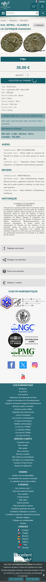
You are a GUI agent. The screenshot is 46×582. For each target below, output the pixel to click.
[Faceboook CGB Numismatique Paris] (11, 365)
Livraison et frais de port (23, 463)
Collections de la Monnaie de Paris (23, 397)
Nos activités (23, 494)
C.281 (14, 134)
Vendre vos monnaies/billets (23, 475)
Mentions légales (23, 517)
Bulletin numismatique (23, 424)
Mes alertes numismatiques (23, 457)
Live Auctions (23, 395)
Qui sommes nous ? (23, 488)
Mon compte (23, 445)
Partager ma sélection (16, 260)
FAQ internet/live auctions (23, 506)
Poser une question (15, 271)
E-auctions (23, 392)
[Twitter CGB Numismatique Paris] (23, 365)
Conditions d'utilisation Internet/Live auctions (23, 514)
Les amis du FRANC (23, 433)
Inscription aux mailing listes (23, 460)
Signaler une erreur (15, 248)
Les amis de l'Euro (23, 435)
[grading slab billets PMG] (23, 352)
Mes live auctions (23, 454)
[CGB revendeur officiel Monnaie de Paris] (23, 340)
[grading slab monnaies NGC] (23, 328)
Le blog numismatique (23, 421)
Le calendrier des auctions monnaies (23, 478)
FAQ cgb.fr (23, 500)
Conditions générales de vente (23, 509)
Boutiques (23, 389)
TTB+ (23, 59)
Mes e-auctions (23, 451)
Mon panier (23, 448)
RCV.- (31, 134)
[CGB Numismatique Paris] (5, 9)
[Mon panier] (34, 9)
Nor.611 (23, 134)
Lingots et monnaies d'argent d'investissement (23, 403)
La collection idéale (23, 430)
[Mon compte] (42, 9)
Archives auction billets (23, 409)
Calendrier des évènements (23, 412)
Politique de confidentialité (23, 520)
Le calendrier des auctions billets (23, 481)
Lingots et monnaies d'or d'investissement (23, 400)
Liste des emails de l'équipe (23, 491)
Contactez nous (23, 442)
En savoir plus (23, 576)
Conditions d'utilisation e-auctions (23, 512)
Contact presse (23, 497)
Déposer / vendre (14, 283)
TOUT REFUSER (32, 579)
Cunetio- (6, 137)
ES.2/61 (16, 137)
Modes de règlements (23, 466)
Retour (40, 25)
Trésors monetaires (23, 415)
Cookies (23, 523)
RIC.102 (6, 134)
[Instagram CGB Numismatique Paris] (35, 365)
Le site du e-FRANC (23, 427)
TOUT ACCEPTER (16, 579)
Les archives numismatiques (23, 418)
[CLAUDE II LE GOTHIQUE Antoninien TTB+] (23, 52)
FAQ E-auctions (23, 503)
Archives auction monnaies (23, 406)
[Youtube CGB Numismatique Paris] (23, 376)
